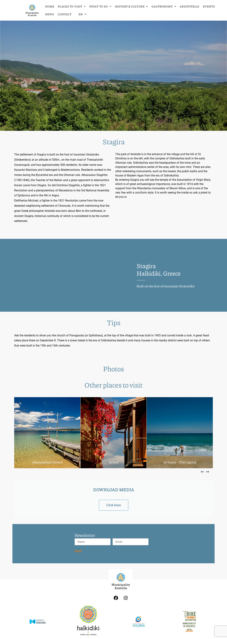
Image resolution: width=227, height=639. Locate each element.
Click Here (113, 505)
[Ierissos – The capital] (180, 432)
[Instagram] (125, 597)
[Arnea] (114, 432)
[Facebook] (115, 597)
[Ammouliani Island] (47, 432)
